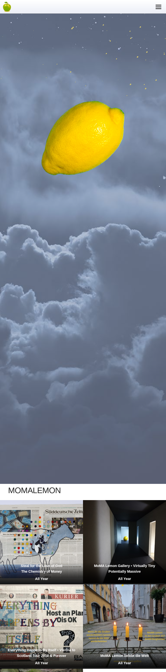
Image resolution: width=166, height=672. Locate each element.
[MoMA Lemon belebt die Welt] (124, 666)
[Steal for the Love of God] (41, 582)
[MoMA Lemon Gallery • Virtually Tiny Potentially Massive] (124, 582)
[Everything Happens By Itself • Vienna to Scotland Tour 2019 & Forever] (41, 666)
